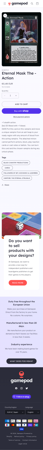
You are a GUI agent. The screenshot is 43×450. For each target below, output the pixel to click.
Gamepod (20, 433)
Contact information (29, 440)
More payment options (21, 117)
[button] (4, 3)
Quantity (5, 91)
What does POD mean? (21, 361)
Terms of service (14, 440)
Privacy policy (31, 436)
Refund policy (19, 436)
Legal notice (22, 444)
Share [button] (7, 185)
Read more (17, 283)
